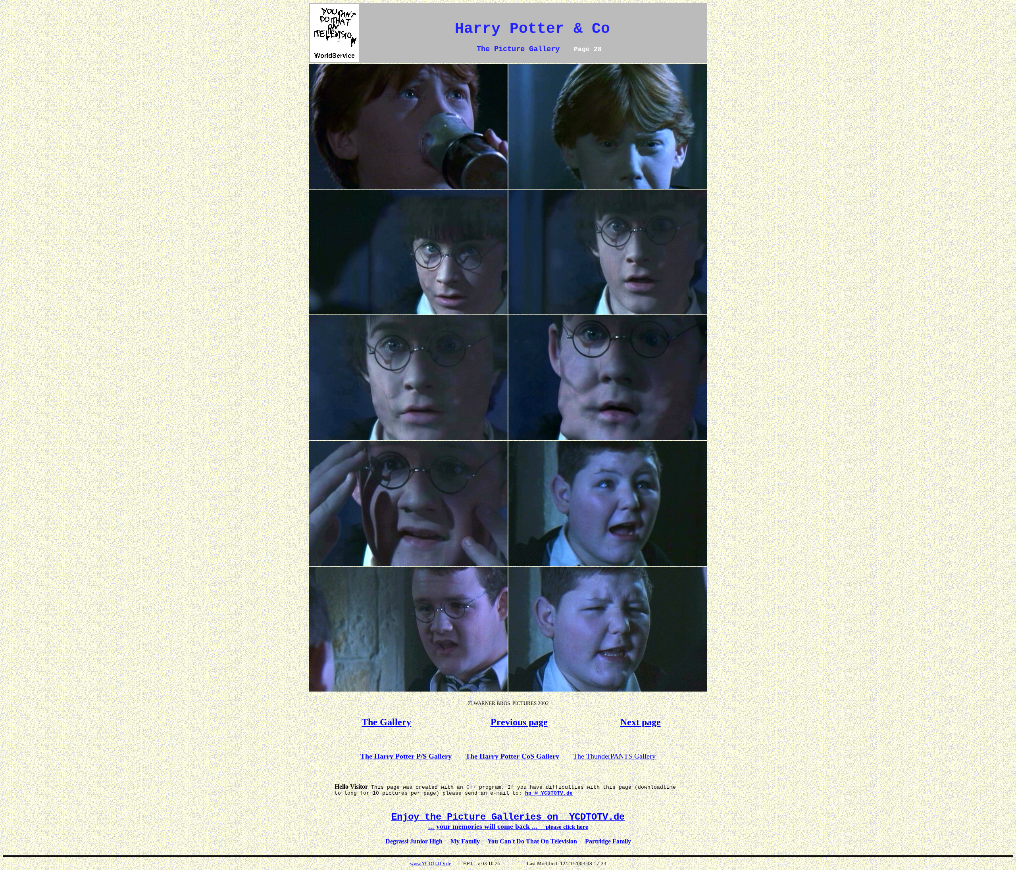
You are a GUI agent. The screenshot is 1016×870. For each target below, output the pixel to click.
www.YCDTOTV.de (430, 863)
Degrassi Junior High (414, 841)
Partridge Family (608, 841)
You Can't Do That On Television (532, 841)
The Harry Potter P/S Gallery (406, 756)
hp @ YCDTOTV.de (549, 793)
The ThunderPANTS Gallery (614, 756)
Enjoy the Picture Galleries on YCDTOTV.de (508, 817)
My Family (465, 841)
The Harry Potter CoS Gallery (512, 756)
